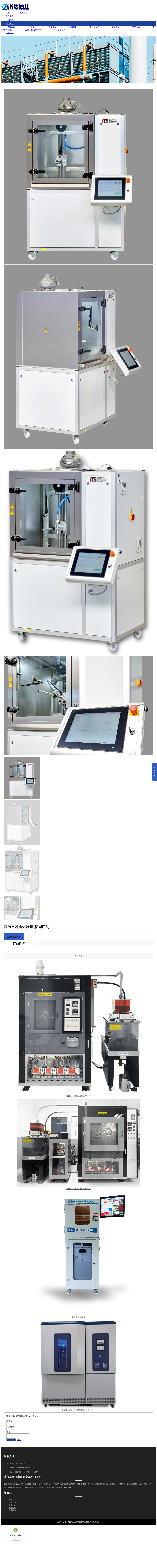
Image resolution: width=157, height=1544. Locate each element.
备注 (8, 1432)
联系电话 (10, 1426)
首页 (8, 12)
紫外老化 (116, 27)
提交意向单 (11, 1440)
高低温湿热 (94, 27)
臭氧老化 (53, 27)
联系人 (9, 1421)
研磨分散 (136, 27)
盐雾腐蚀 (73, 27)
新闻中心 (9, 16)
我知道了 (16, 1540)
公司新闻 (12, 20)
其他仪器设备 (59, 30)
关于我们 (23, 12)
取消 (19, 1439)
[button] (5, 922)
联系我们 (9, 32)
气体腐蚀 (32, 27)
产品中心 (9, 23)
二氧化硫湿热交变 (33, 30)
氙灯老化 (12, 27)
